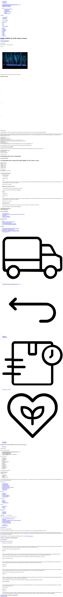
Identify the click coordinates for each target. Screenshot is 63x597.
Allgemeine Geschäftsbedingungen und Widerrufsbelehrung (11, 520)
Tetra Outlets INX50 (5, 231)
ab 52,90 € (11, 4)
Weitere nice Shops (5, 525)
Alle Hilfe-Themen (7, 13)
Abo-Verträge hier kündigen (6, 523)
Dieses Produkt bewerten (4, 158)
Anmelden (4, 493)
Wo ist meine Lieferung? (6, 495)
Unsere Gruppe (4, 506)
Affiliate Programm (5, 502)
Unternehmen (4, 524)
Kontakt (5, 12)
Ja (15, 206)
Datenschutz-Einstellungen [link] (6, 522)
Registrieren (4, 494)
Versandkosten (6, 10)
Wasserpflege (4, 215)
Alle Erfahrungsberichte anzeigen (5, 173)
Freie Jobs (4, 507)
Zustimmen (2, 537)
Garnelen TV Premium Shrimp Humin (8, 221)
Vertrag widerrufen (3, 527)
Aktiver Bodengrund (5, 213)
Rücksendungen (6, 9)
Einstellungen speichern (4, 595)
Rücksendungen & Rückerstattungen (8, 487)
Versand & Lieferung (5, 486)
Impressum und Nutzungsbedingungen (8, 518)
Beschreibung (3, 130)
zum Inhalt (4, 2)
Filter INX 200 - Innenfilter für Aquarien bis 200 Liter (10, 228)
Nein (18, 206)
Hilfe (3, 8)
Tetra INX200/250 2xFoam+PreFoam (8, 229)
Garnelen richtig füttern (6, 216)
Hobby (2, 38)
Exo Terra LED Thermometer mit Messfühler (9, 224)
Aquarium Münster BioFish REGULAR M (9, 223)
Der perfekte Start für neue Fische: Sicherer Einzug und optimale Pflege (13, 214)
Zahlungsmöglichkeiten (8, 11)
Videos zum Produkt (4, 152)
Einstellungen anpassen (14, 537)
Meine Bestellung (5, 484)
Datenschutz (4, 519)
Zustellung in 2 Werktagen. (6, 6)
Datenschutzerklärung (3, 539)
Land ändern (10, 515)
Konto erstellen (4, 21)
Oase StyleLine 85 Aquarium (6, 222)
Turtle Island (4, 501)
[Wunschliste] (3, 23)
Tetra (3, 220)
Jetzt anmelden (4, 18)
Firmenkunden (4, 489)
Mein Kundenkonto (5, 483)
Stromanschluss (3, 151)
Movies (3, 500)
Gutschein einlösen (5, 496)
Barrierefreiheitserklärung (6, 521)
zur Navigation (4, 1)
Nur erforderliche (7, 537)
